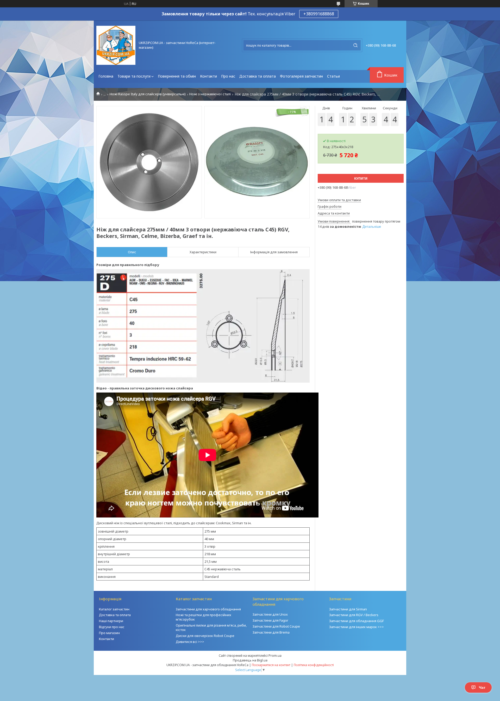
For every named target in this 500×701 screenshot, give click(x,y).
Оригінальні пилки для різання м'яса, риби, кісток (211, 627)
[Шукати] (355, 45)
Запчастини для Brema (271, 632)
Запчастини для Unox (270, 614)
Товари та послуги (134, 76)
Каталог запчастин (114, 609)
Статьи (333, 76)
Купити (360, 178)
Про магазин (109, 632)
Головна (105, 76)
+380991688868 (318, 14)
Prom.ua (275, 655)
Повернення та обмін (177, 76)
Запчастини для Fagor (270, 620)
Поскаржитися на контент (271, 665)
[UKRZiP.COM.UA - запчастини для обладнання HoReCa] (115, 45)
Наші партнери (111, 620)
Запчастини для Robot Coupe (276, 626)
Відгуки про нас (111, 626)
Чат (482, 687)
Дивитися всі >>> (190, 641)
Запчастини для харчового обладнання (208, 609)
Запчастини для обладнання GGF (356, 620)
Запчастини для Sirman (348, 609)
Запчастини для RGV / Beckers (353, 614)
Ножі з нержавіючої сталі (210, 94)
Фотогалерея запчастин (301, 76)
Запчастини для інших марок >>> (356, 626)
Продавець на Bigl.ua (250, 660)
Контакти (208, 76)
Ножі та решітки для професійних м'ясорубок (203, 617)
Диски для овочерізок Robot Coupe (205, 635)
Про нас (228, 76)
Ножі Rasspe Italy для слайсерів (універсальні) (148, 94)
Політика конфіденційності (314, 665)
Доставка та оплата (257, 76)
